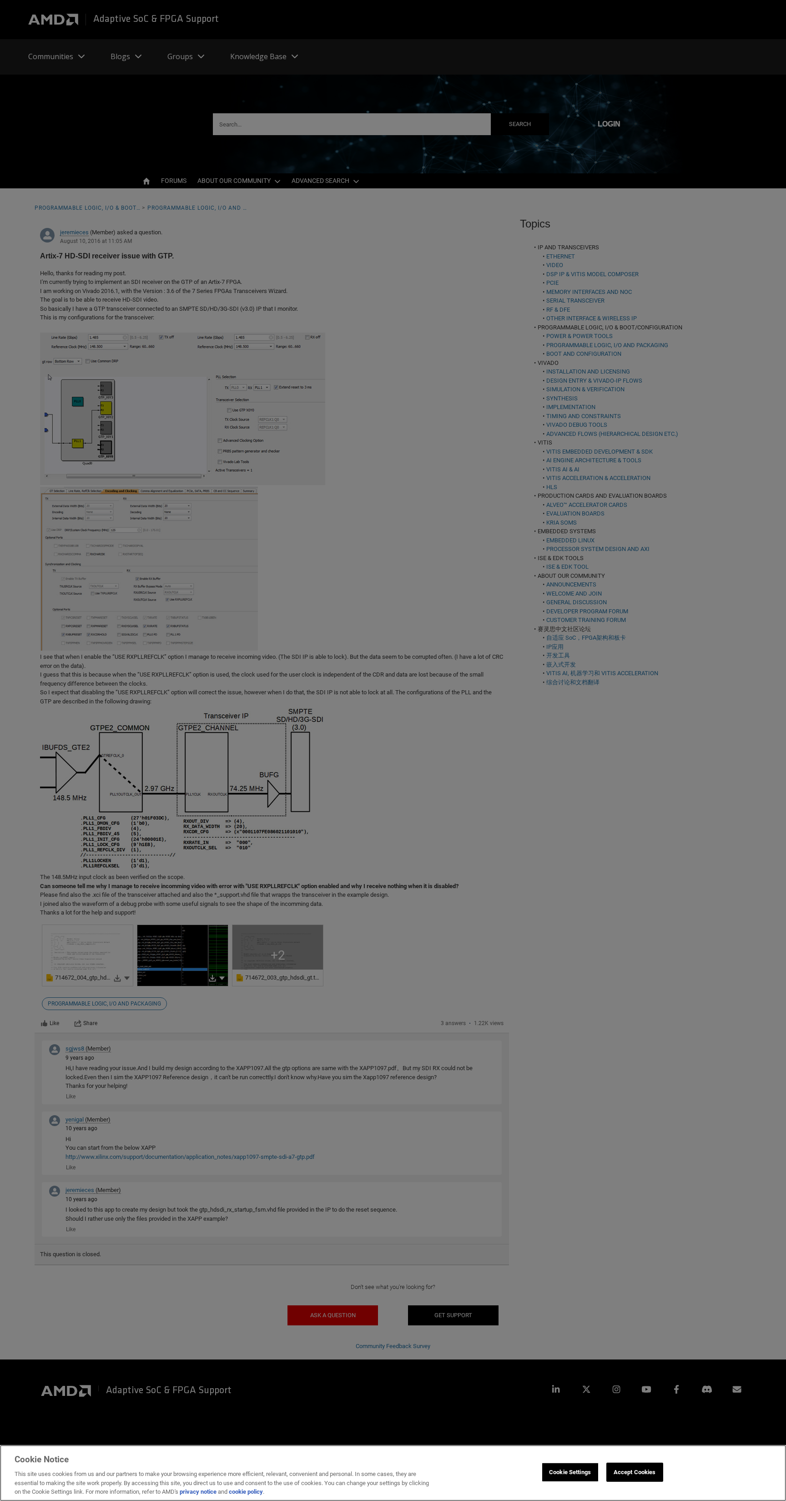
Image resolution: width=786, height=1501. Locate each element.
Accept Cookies (635, 1472)
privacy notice (198, 1491)
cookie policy (246, 1491)
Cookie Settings (570, 1472)
